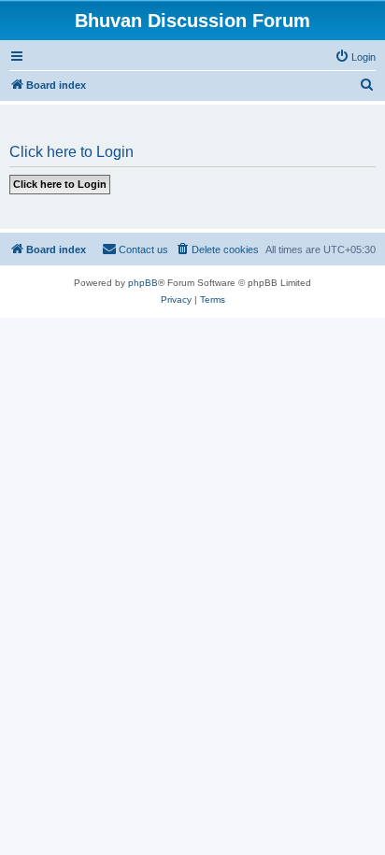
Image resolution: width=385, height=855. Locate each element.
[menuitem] (355, 57)
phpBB (143, 283)
